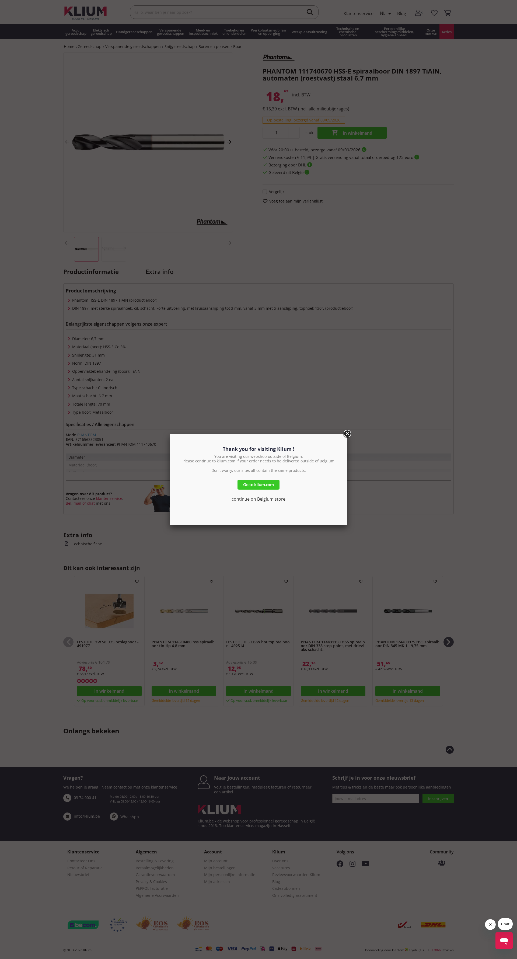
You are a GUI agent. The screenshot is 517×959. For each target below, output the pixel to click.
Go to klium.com (258, 484)
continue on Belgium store (258, 499)
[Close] (347, 434)
